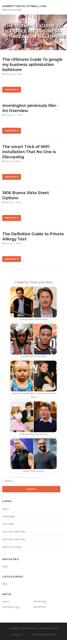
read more (10, 89)
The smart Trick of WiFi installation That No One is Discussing (29, 151)
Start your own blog (13, 531)
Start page (8, 523)
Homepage (8, 516)
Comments (11, 606)
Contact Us (16, 634)
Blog (4, 583)
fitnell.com (32, 628)
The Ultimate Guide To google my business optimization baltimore (32, 64)
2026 (5, 566)
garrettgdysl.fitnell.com (24, 6)
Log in (5, 508)
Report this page (11, 546)
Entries (40, 601)
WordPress (40, 606)
